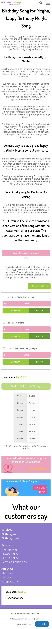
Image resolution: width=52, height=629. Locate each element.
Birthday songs (11, 534)
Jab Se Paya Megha (15, 323)
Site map (39, 619)
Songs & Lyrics (10, 581)
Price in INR (37, 286)
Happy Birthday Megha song (26, 253)
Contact (6, 577)
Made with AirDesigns (26, 624)
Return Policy (9, 558)
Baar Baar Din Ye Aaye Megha (20, 297)
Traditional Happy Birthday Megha (22, 348)
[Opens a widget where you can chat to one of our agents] (42, 624)
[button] (48, 3)
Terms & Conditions (14, 562)
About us (7, 573)
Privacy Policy (9, 554)
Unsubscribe (9, 550)
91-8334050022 (14, 598)
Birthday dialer (10, 538)
